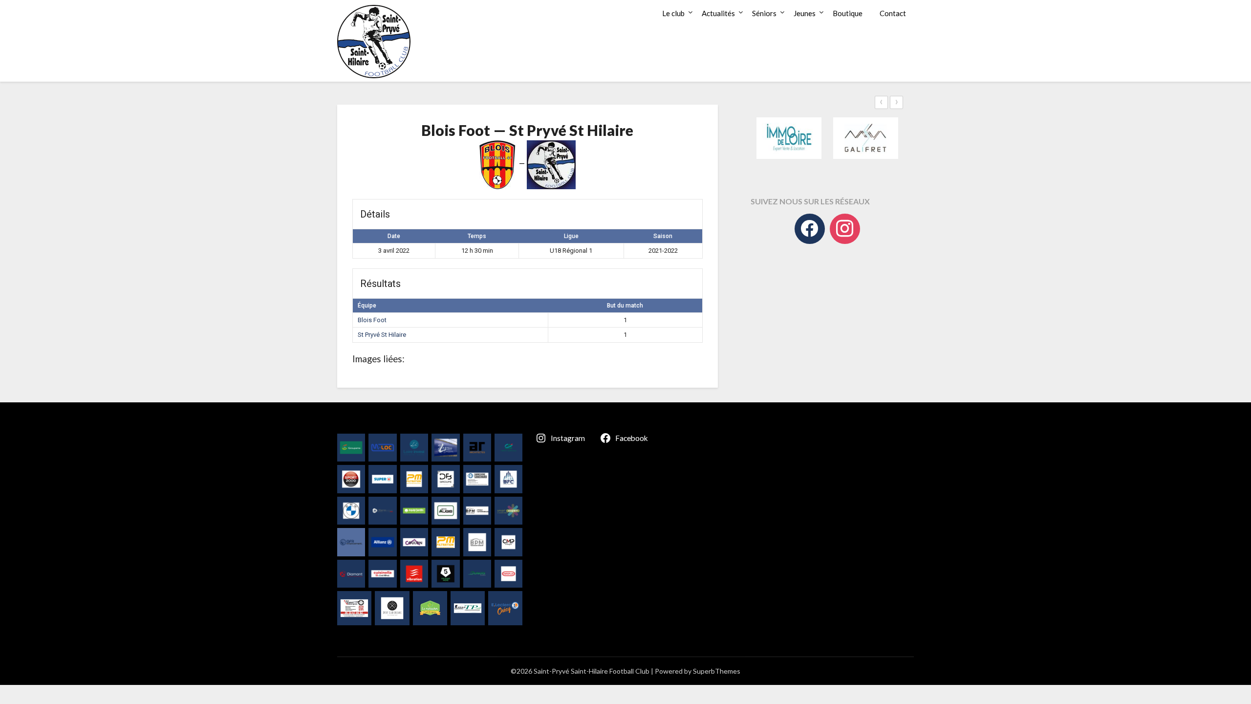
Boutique (848, 13)
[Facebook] (809, 228)
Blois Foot (372, 320)
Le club (673, 13)
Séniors (764, 13)
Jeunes (805, 13)
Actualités (718, 13)
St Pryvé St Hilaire (382, 334)
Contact (893, 13)
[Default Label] (845, 228)
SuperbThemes (716, 671)
